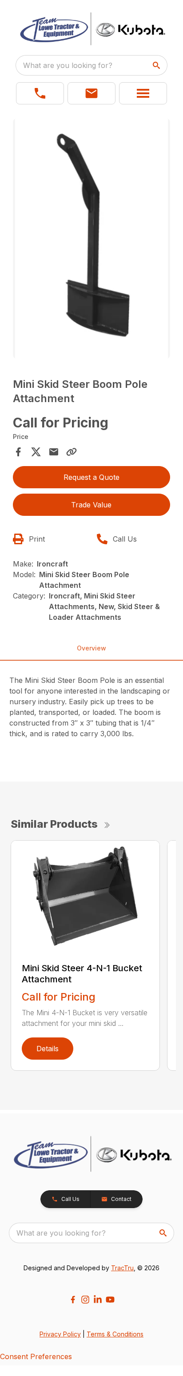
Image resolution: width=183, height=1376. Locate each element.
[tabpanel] (92, 240)
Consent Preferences (36, 1356)
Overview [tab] (91, 648)
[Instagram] (85, 1299)
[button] (40, 93)
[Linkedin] (97, 1299)
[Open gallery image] (92, 239)
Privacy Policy (60, 1334)
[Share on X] (36, 452)
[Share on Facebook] (18, 452)
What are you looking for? (67, 65)
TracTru (122, 1268)
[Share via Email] (53, 452)
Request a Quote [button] (91, 477)
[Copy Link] (71, 452)
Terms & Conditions (115, 1334)
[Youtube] (110, 1299)
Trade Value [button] (91, 504)
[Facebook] (72, 1299)
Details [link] (47, 1048)
